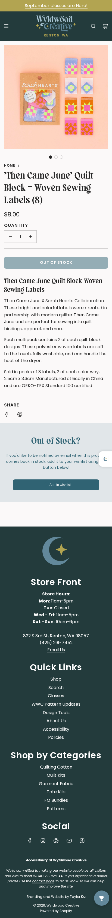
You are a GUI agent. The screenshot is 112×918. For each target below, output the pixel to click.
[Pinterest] (56, 841)
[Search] (93, 26)
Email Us (56, 650)
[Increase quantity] (30, 237)
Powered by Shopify (56, 910)
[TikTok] (82, 841)
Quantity (16, 225)
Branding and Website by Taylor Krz (56, 896)
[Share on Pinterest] (20, 415)
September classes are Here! (56, 5)
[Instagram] (43, 841)
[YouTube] (69, 841)
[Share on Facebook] (7, 415)
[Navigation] (6, 26)
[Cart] (105, 26)
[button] (50, 157)
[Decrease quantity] (10, 237)
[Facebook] (30, 841)
